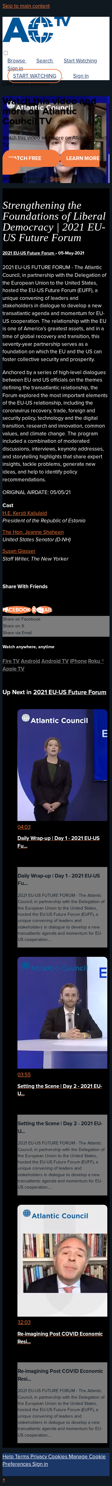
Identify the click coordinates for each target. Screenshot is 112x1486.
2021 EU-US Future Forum (28, 253)
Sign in (15, 68)
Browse (16, 61)
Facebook (17, 610)
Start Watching (80, 61)
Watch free (26, 158)
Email (44, 610)
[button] (6, 53)
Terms (22, 1457)
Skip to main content (26, 6)
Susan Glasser (18, 551)
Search (45, 61)
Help (8, 1457)
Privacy (39, 1457)
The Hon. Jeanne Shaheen (33, 532)
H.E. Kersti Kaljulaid (24, 513)
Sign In (81, 76)
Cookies (58, 1457)
